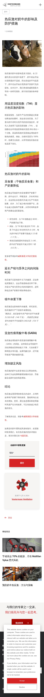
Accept (22, 681)
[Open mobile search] (40, 4)
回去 (10, 517)
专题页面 (24, 435)
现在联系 (19, 623)
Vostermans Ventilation (22, 499)
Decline (22, 687)
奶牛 (6, 12)
